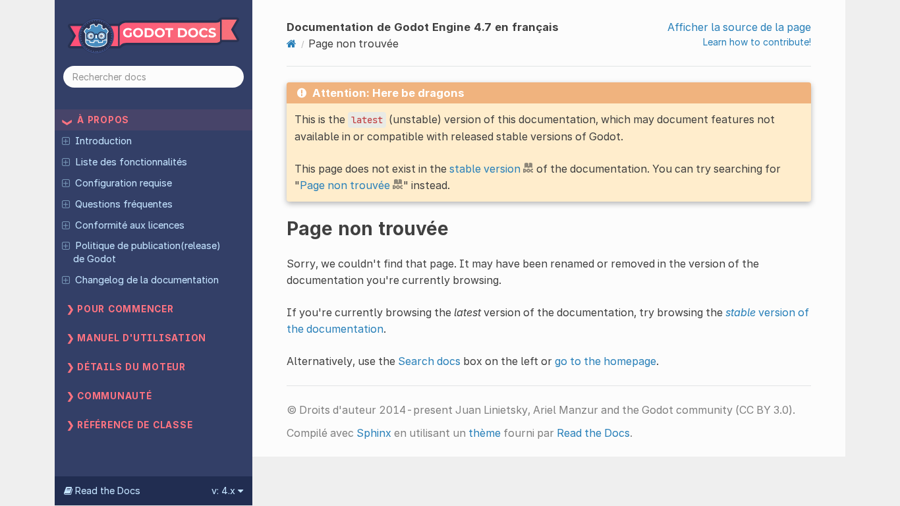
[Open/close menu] (66, 140)
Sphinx (373, 432)
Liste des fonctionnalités (131, 162)
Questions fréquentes (124, 204)
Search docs (429, 361)
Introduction (103, 141)
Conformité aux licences (129, 225)
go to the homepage (605, 361)
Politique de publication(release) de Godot (146, 252)
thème (484, 432)
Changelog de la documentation (147, 280)
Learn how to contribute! (757, 41)
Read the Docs (593, 432)
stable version (484, 168)
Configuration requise (123, 183)
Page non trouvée (345, 185)
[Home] (291, 43)
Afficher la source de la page (739, 27)
